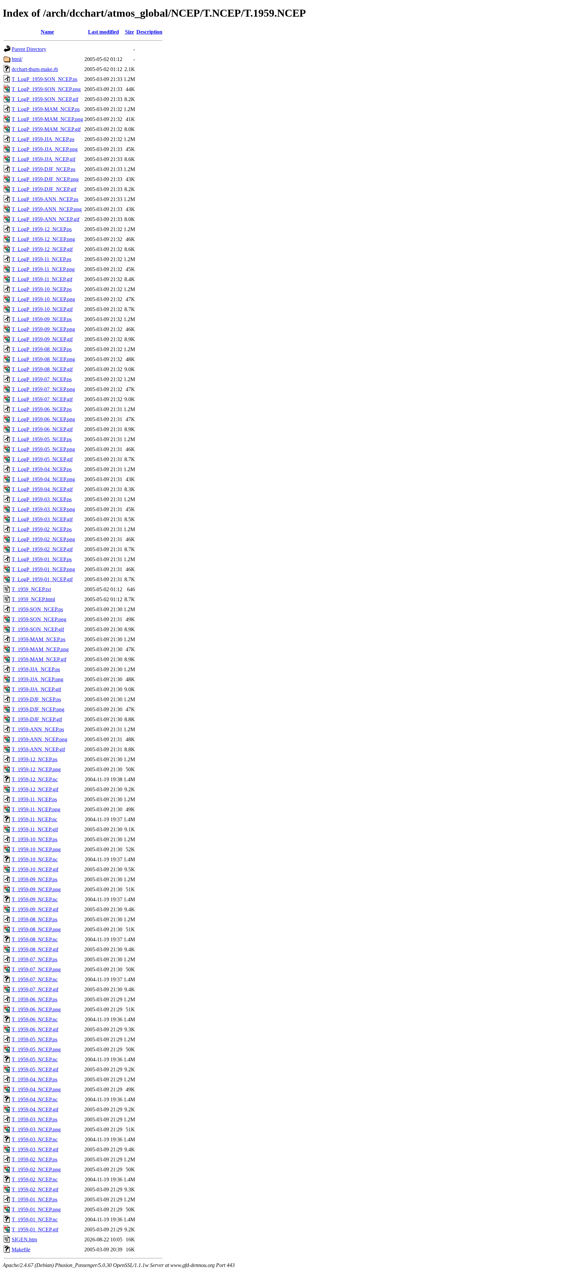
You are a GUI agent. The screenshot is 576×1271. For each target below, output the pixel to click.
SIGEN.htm (24, 1239)
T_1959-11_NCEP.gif (35, 829)
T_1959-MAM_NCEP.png (40, 649)
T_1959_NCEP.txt (31, 589)
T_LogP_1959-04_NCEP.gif (42, 489)
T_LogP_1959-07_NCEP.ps (42, 379)
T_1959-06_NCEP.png (36, 1009)
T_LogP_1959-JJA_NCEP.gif (43, 159)
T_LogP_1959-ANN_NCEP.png (47, 209)
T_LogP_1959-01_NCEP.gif (42, 579)
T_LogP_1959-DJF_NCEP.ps (43, 169)
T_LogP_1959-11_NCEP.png (43, 269)
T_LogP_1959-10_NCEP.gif (42, 309)
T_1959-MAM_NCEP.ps (38, 639)
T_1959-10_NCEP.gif (35, 869)
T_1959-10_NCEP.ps (34, 839)
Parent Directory (29, 49)
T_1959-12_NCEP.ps (34, 759)
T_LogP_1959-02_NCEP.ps (42, 529)
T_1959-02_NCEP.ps (34, 1159)
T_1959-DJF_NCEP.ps (36, 699)
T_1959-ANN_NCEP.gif (38, 749)
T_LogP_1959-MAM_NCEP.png (47, 119)
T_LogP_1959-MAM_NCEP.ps (46, 109)
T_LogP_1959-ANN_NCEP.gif (45, 219)
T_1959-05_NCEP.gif (35, 1069)
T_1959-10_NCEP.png (36, 849)
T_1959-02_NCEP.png (36, 1169)
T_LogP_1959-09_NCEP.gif (42, 339)
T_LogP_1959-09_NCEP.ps (42, 319)
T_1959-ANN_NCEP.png (39, 739)
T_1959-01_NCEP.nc (35, 1219)
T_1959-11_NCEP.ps (34, 799)
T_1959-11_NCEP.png (36, 809)
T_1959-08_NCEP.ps (34, 919)
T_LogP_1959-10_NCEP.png (43, 299)
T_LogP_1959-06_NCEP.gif (42, 429)
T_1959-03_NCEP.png (36, 1129)
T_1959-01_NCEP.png (36, 1209)
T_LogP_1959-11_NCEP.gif (42, 279)
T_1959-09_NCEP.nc (35, 899)
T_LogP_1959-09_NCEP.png (43, 329)
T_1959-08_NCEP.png (36, 929)
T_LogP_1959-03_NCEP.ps (42, 499)
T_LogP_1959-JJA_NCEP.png (45, 149)
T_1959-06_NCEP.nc (35, 1019)
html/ (17, 59)
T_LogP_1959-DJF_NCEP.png (45, 179)
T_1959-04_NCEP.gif (35, 1109)
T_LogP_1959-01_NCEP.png (43, 569)
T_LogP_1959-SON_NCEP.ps (44, 79)
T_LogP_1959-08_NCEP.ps (42, 349)
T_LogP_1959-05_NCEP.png (43, 449)
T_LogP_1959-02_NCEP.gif (42, 549)
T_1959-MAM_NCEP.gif (39, 659)
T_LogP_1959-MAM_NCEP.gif (46, 129)
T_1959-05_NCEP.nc (35, 1059)
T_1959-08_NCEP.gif (35, 949)
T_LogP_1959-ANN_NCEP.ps (45, 199)
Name (47, 32)
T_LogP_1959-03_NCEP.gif (42, 519)
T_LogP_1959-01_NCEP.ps (42, 559)
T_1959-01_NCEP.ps (34, 1199)
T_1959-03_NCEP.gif (35, 1149)
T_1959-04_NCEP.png (36, 1089)
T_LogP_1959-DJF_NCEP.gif (44, 189)
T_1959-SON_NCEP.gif (38, 629)
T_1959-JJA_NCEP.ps (36, 669)
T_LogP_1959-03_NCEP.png (43, 509)
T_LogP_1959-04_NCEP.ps (42, 469)
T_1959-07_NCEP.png (36, 969)
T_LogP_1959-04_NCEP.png (43, 479)
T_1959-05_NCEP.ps (34, 1039)
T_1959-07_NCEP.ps (34, 959)
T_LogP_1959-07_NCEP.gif (42, 399)
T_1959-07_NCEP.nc (35, 979)
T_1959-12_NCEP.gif (35, 789)
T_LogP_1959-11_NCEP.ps (41, 259)
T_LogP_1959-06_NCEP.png (43, 419)
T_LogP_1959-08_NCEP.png (43, 359)
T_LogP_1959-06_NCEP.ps (42, 409)
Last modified (103, 32)
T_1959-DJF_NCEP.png (38, 709)
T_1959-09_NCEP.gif (35, 909)
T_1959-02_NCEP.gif (35, 1189)
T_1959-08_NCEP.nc (35, 939)
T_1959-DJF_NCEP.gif (37, 719)
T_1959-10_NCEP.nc (35, 859)
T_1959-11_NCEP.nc (34, 819)
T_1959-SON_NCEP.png (39, 619)
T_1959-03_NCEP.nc (35, 1139)
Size (129, 32)
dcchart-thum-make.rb (35, 69)
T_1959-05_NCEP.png (36, 1049)
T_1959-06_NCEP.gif (35, 1029)
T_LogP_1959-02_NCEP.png (43, 539)
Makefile (21, 1249)
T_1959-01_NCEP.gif (35, 1229)
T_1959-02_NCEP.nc (35, 1179)
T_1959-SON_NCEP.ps (37, 609)
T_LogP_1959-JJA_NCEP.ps (43, 139)
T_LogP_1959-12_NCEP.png (43, 239)
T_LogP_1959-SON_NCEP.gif (45, 99)
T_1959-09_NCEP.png (36, 889)
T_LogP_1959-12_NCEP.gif (42, 249)
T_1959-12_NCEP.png (36, 769)
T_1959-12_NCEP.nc (35, 779)
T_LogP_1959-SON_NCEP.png (46, 89)
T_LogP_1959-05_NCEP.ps (42, 439)
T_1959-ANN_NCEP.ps (38, 729)
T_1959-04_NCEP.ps (34, 1079)
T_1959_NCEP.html (33, 599)
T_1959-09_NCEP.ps (34, 879)
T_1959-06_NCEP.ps (34, 999)
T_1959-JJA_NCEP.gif (36, 689)
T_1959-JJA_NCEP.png (37, 679)
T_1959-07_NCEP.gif (35, 989)
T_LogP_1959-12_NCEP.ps (42, 229)
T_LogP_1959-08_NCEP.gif (42, 369)
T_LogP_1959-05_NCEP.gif (42, 459)
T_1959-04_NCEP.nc (35, 1099)
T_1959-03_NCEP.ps (34, 1119)
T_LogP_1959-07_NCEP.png (43, 389)
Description (149, 32)
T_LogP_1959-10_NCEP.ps (42, 289)
